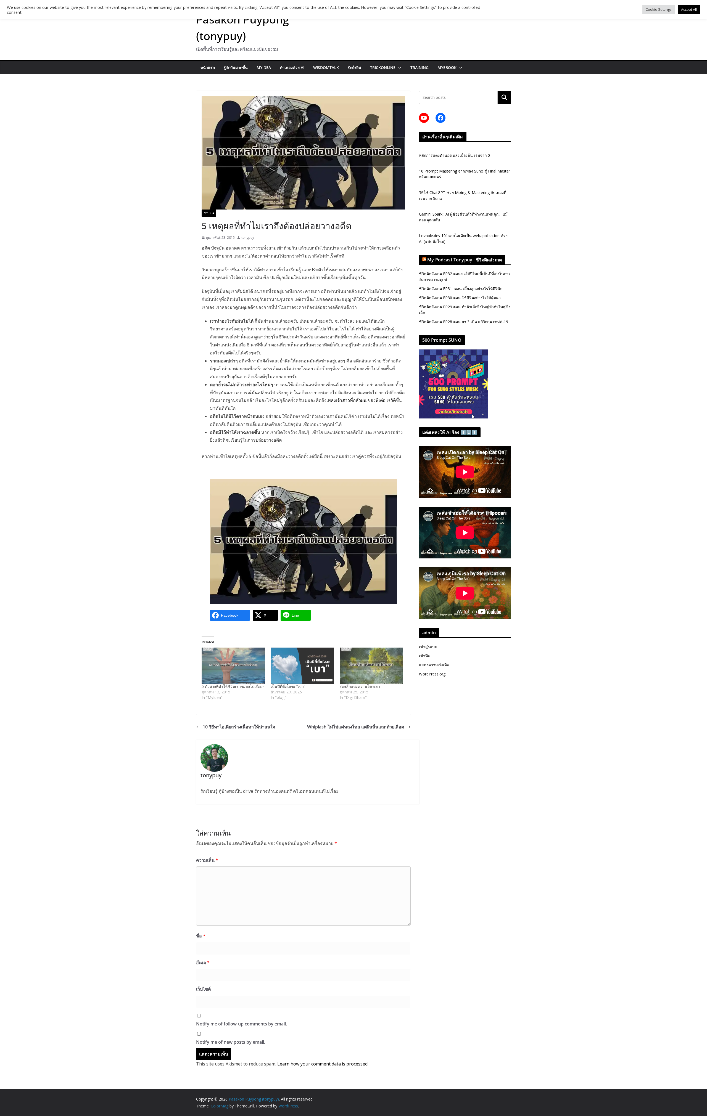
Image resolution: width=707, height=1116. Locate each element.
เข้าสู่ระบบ (428, 646)
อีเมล (203, 962)
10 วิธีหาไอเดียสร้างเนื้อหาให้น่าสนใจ (239, 727)
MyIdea (264, 67)
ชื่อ (200, 936)
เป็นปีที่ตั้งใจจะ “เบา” (288, 686)
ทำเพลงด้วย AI (292, 67)
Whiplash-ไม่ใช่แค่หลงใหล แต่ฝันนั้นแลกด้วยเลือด (355, 727)
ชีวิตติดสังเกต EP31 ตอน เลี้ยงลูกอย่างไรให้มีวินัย (460, 288)
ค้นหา (504, 97)
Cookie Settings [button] (659, 9)
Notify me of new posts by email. (230, 1042)
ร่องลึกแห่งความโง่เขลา (360, 686)
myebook (447, 67)
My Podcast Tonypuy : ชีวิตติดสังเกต (464, 260)
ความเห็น (207, 860)
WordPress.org (432, 674)
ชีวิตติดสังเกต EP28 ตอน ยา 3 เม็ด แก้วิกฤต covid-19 (463, 321)
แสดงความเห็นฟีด (434, 664)
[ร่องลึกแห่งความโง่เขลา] (371, 666)
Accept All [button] (689, 9)
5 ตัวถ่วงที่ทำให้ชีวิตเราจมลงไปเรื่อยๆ (233, 686)
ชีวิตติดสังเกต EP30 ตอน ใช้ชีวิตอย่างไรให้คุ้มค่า (460, 297)
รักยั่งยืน (354, 67)
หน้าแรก (208, 67)
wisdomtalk (326, 67)
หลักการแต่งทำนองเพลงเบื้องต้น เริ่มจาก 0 (454, 155)
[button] (398, 67)
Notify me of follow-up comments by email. (241, 1024)
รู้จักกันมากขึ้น (236, 67)
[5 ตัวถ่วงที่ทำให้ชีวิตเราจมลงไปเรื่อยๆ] (233, 666)
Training (419, 67)
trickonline (382, 67)
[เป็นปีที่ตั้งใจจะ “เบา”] (302, 666)
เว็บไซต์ (203, 989)
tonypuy (247, 237)
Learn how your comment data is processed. (322, 1064)
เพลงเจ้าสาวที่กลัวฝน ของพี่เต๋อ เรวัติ (361, 400)
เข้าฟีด (425, 655)
